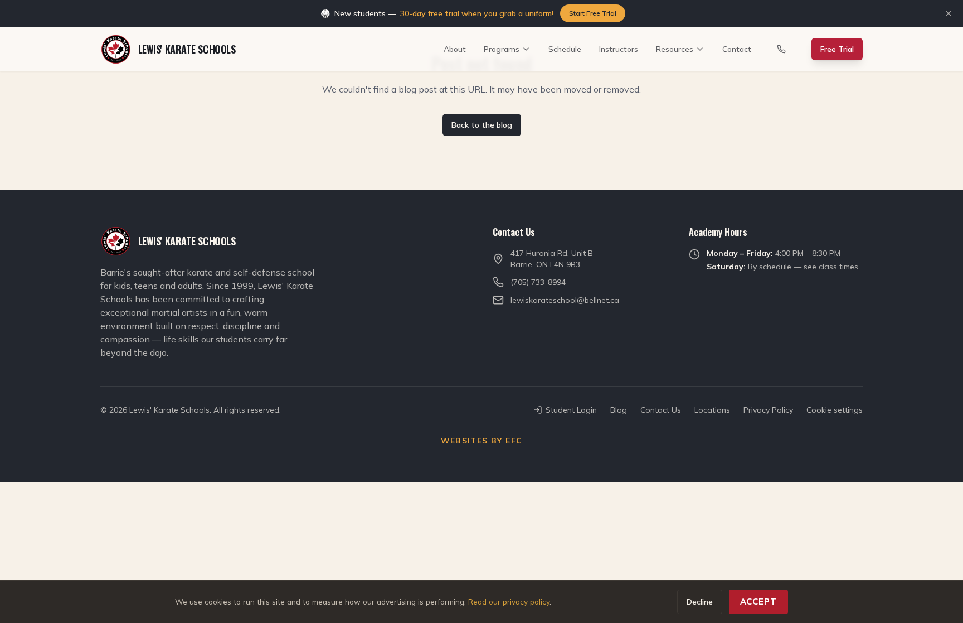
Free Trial (837, 49)
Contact (736, 49)
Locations (712, 410)
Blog (618, 410)
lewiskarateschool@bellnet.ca (564, 300)
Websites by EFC (482, 441)
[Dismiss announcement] (948, 13)
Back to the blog (481, 125)
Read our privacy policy (508, 601)
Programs (501, 49)
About (455, 49)
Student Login (571, 410)
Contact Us (660, 410)
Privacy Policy (768, 410)
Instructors (618, 49)
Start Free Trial (592, 13)
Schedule (564, 49)
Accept (758, 601)
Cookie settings (834, 410)
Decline (700, 602)
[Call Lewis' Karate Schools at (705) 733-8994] (781, 49)
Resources (674, 49)
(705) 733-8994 (538, 282)
